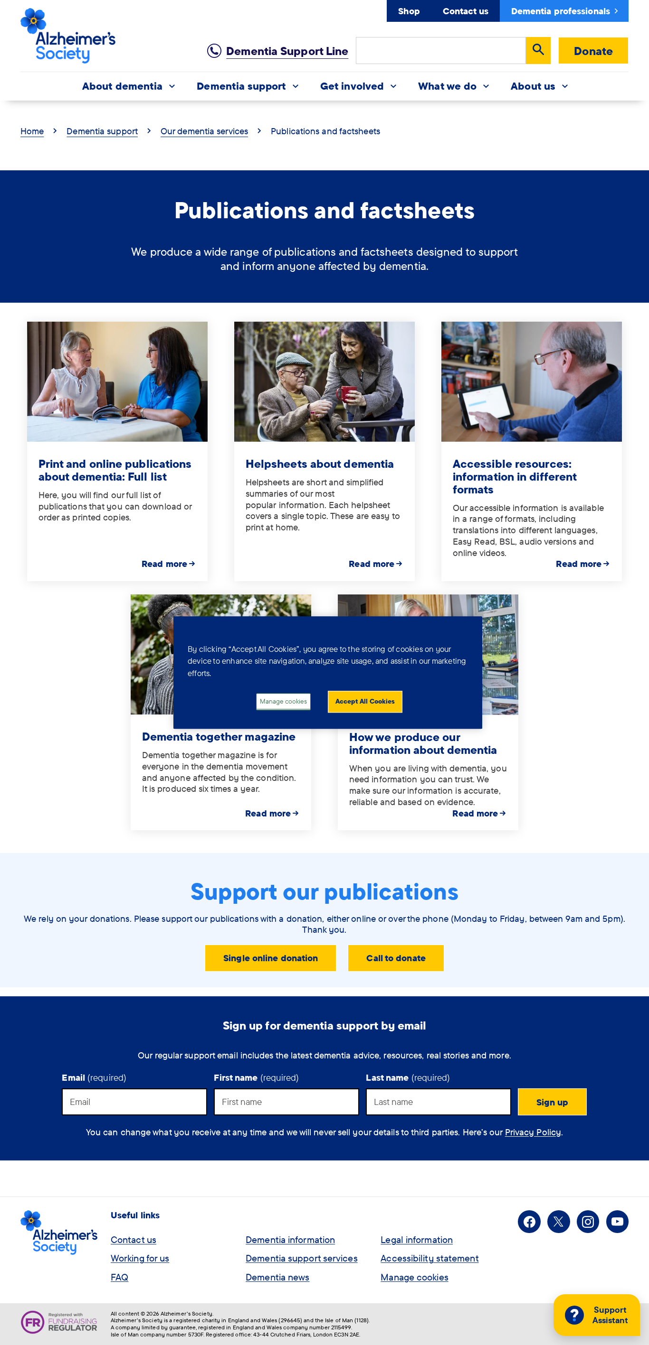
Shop (409, 11)
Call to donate (395, 958)
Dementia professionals (560, 11)
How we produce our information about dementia (423, 743)
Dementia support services (302, 1258)
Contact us (465, 11)
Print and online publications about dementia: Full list (115, 469)
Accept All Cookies (365, 701)
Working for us (140, 1258)
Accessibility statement (429, 1258)
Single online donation (270, 958)
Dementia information (290, 1239)
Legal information (417, 1239)
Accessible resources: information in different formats (514, 476)
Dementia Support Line (287, 51)
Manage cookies (414, 1277)
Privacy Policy (533, 1132)
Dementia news (277, 1277)
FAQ (119, 1277)
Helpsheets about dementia (320, 463)
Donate (593, 51)
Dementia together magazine (219, 736)
